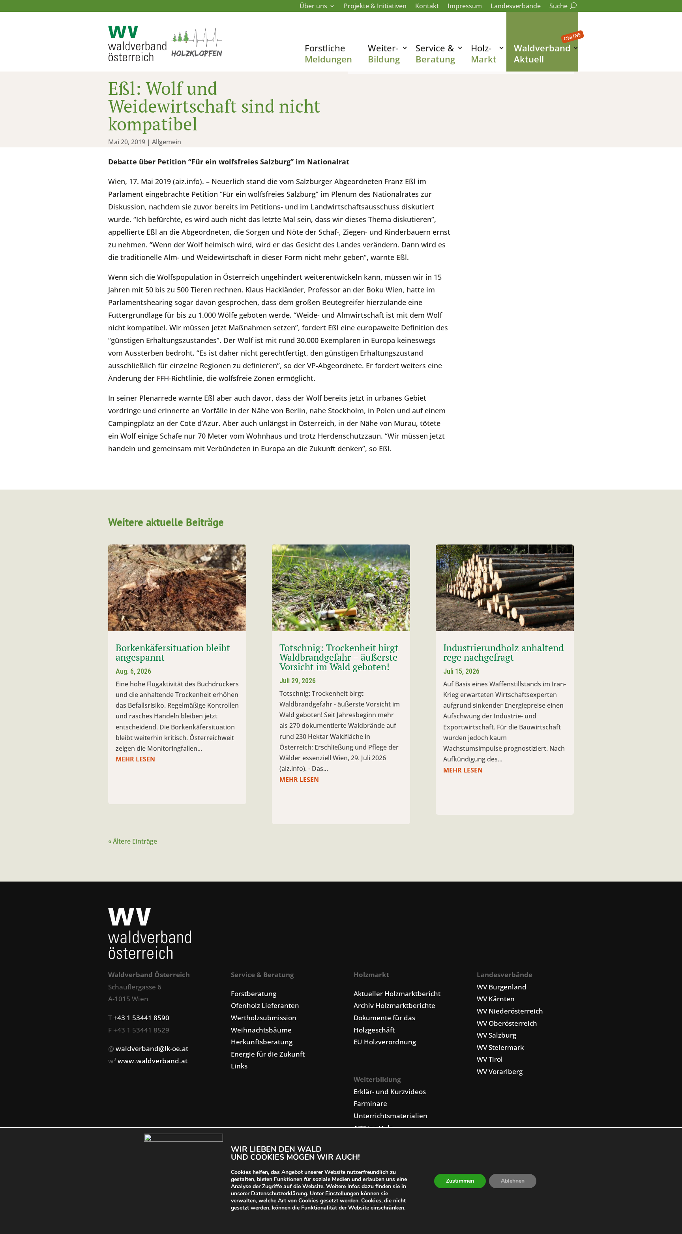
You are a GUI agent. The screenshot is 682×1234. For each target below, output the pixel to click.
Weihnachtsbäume (261, 1029)
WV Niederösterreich (510, 1010)
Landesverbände (516, 6)
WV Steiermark (500, 1047)
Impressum (465, 6)
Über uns (313, 6)
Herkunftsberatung (261, 1041)
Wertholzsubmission (263, 1017)
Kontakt (427, 6)
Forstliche (328, 53)
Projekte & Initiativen (375, 6)
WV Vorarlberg (500, 1071)
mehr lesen (135, 759)
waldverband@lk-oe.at (152, 1048)
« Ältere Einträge (132, 841)
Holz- (484, 53)
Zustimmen (460, 1181)
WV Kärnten (496, 998)
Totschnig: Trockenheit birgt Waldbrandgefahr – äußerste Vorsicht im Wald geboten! (339, 657)
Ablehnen (513, 1181)
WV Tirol (490, 1059)
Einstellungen (342, 1193)
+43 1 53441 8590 (141, 1017)
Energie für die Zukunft (268, 1054)
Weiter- (384, 53)
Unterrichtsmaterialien (390, 1115)
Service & (435, 53)
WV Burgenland (501, 986)
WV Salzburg (496, 1035)
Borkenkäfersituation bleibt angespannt (173, 652)
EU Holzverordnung (385, 1041)
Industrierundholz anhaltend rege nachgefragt (503, 652)
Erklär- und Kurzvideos (390, 1091)
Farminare (370, 1103)
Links (239, 1065)
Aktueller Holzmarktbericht (397, 993)
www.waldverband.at (152, 1060)
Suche (561, 6)
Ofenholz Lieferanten (265, 1005)
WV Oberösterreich (507, 1023)
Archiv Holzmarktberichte (394, 1005)
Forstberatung (253, 993)
